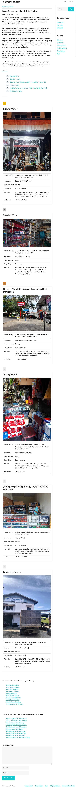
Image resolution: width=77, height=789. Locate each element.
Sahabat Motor (15, 79)
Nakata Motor (14, 76)
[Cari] (71, 9)
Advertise (60, 40)
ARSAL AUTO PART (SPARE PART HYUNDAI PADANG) (28, 88)
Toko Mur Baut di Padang (13, 697)
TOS (58, 54)
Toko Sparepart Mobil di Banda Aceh (16, 718)
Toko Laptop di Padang (12, 695)
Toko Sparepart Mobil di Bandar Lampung (18, 737)
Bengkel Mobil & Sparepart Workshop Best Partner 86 (28, 82)
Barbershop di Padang (12, 689)
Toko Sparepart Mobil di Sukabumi (16, 731)
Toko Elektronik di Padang (13, 702)
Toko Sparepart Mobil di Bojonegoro (16, 727)
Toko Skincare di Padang (13, 700)
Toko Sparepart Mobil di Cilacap (15, 723)
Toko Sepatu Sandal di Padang (14, 704)
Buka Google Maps (20, 188)
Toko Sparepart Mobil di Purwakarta (16, 725)
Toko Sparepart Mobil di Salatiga (15, 735)
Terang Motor (14, 85)
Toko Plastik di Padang (12, 685)
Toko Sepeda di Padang (12, 691)
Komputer (60, 25)
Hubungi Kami (61, 45)
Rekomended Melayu (68, 786)
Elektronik (60, 28)
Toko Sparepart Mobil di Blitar (14, 729)
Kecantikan (60, 22)
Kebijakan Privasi (62, 48)
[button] (65, 2)
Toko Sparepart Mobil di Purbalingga (16, 720)
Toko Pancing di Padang (12, 687)
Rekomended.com (11, 2)
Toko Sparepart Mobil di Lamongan (16, 733)
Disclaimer (60, 42)
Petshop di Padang (11, 693)
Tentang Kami (61, 51)
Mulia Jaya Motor (16, 91)
